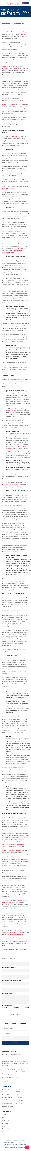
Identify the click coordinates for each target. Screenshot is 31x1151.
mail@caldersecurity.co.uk (11, 1077)
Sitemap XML (22, 1144)
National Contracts (7, 1106)
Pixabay (24, 949)
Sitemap (15, 1146)
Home (4, 22)
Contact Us (5, 1120)
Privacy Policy (18, 1142)
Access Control (19, 1100)
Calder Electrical (6, 1132)
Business (16, 1007)
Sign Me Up (15, 1043)
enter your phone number (8, 974)
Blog (8, 22)
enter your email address (9, 967)
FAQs (3, 1126)
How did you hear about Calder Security (12, 987)
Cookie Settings (13, 1144)
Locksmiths (18, 1097)
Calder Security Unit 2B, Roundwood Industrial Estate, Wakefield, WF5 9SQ (14, 1070)
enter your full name (7, 961)
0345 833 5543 (13, 4)
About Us (4, 1114)
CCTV (17, 1094)
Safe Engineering (7, 1103)
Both (27, 1007)
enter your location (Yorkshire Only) (11, 980)
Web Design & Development (12, 1148)
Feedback (5, 1123)
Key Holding (18, 1103)
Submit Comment (15, 1014)
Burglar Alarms (6, 1094)
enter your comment (7, 993)
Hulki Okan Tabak (13, 949)
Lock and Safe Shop (8, 1129)
